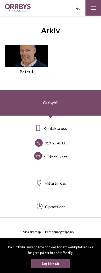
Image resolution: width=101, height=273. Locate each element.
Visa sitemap (32, 232)
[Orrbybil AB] (18, 8)
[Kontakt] (77, 8)
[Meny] (93, 8)
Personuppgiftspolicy (59, 232)
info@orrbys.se (55, 156)
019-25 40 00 (55, 143)
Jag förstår (51, 264)
